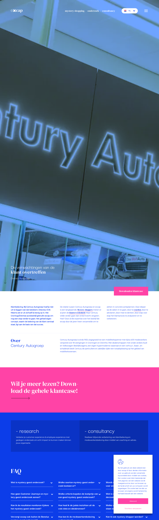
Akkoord (133, 501)
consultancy (108, 10)
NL (129, 11)
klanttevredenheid (77, 312)
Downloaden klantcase (131, 291)
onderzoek (93, 10)
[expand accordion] (51, 482)
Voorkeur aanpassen (133, 508)
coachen (137, 309)
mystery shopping (74, 10)
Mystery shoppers (85, 309)
